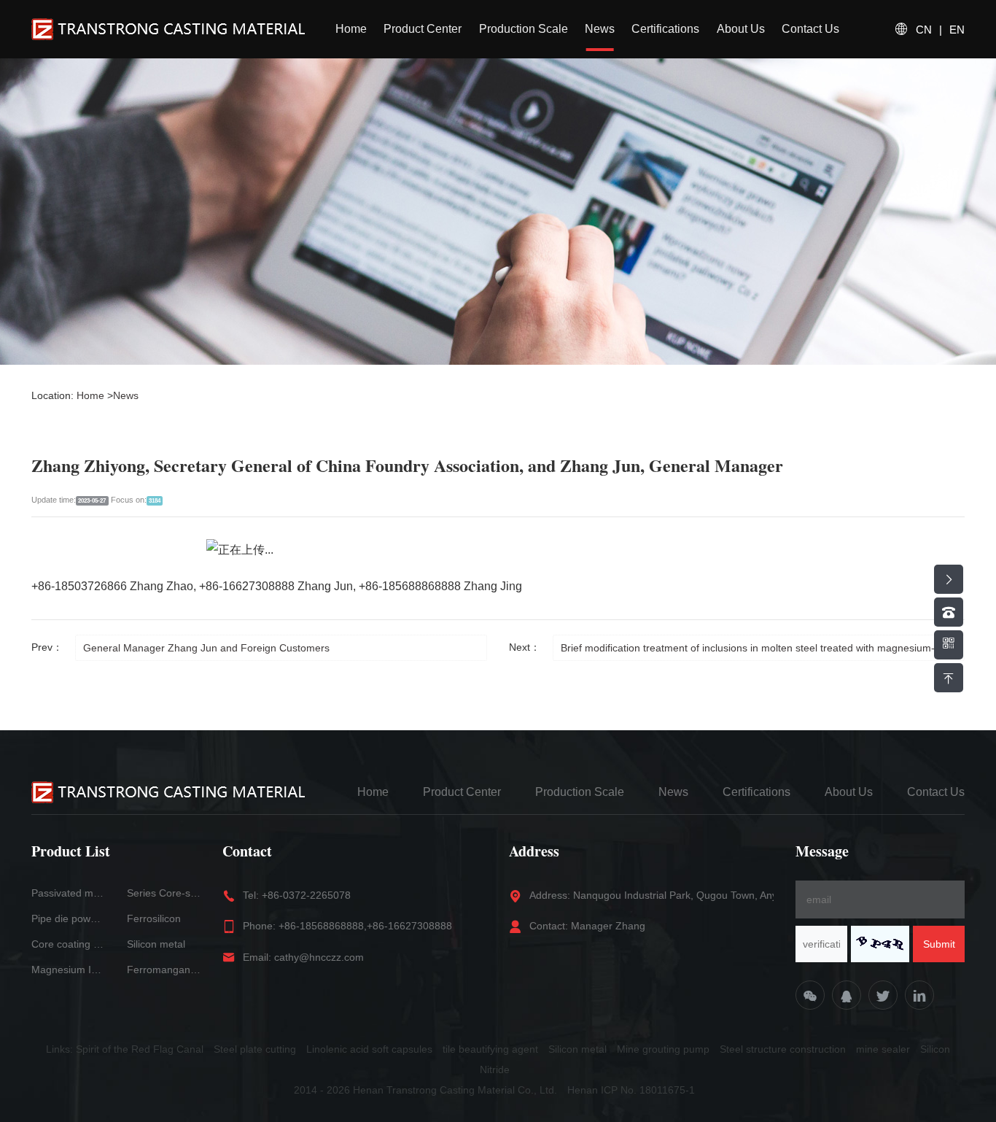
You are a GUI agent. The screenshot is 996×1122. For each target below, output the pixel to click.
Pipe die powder (68, 918)
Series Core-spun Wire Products (164, 893)
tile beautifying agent (490, 1049)
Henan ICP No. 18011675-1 (631, 1090)
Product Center (423, 29)
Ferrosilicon (154, 918)
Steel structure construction (783, 1049)
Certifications (665, 29)
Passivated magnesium (68, 893)
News (600, 29)
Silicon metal (156, 944)
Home (351, 29)
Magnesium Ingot (68, 969)
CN (924, 29)
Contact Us (810, 29)
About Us (741, 29)
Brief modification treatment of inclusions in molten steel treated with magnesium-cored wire (763, 648)
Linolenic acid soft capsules (369, 1049)
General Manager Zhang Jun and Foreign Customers (206, 648)
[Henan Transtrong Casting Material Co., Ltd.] (168, 29)
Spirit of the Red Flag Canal (139, 1049)
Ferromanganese (164, 969)
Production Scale (523, 29)
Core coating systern (68, 944)
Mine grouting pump (663, 1049)
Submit (939, 944)
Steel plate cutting (255, 1049)
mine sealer (883, 1049)
